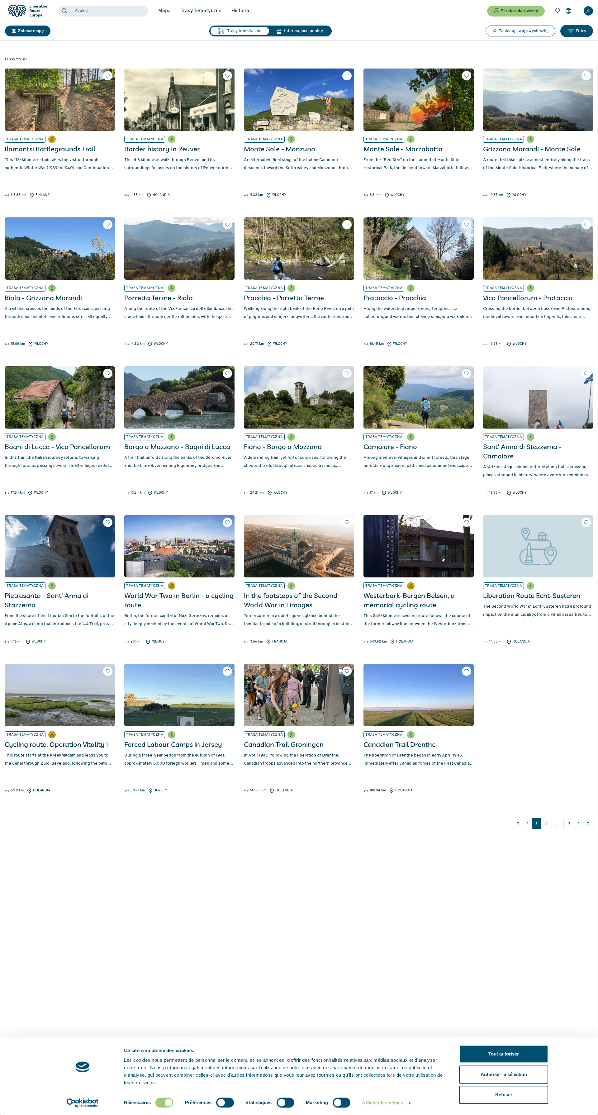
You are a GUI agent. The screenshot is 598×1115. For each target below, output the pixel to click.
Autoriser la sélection (504, 1074)
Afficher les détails (382, 1102)
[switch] (225, 1103)
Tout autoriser (503, 1053)
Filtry (581, 31)
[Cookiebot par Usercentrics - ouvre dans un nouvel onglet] (82, 1103)
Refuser (503, 1094)
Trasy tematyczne (201, 11)
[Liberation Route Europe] (28, 11)
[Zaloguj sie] (588, 11)
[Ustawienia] (568, 11)
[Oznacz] (107, 75)
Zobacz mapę (31, 31)
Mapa (164, 11)
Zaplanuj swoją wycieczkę (523, 31)
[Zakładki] (557, 10)
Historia (240, 11)
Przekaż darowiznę (519, 11)
